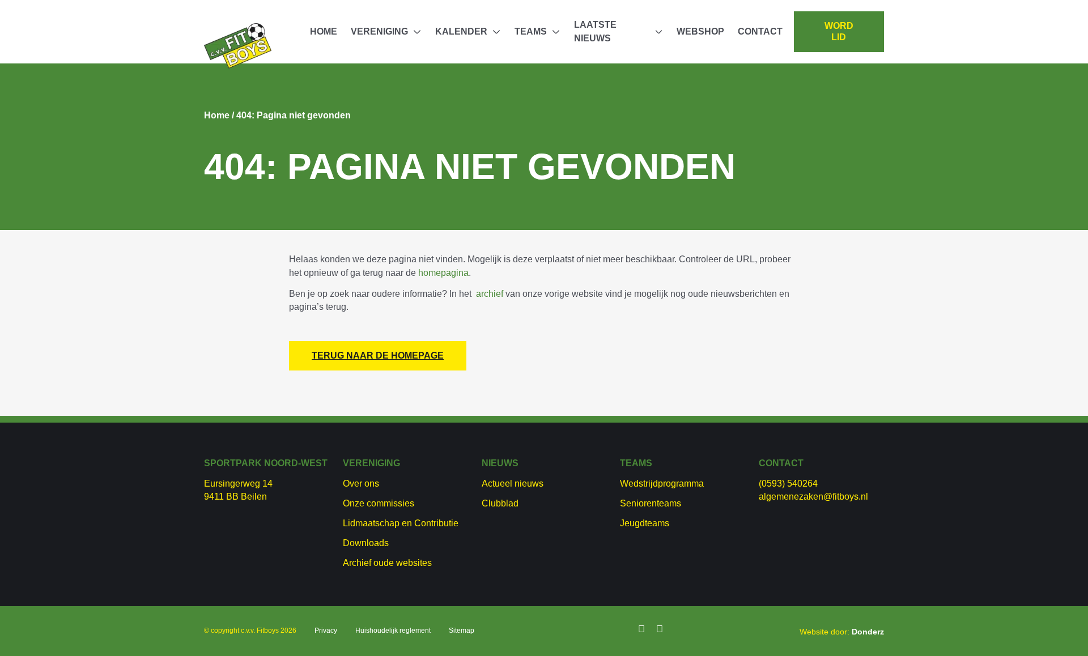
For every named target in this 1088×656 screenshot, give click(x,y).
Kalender (461, 31)
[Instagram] (659, 629)
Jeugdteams (644, 523)
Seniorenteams (650, 503)
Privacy (325, 630)
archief (489, 294)
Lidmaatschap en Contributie (400, 523)
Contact (760, 31)
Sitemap (461, 630)
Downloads (366, 543)
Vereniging (379, 31)
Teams (531, 31)
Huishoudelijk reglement (393, 630)
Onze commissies (378, 503)
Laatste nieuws (595, 31)
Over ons (361, 483)
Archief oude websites (387, 563)
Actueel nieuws (512, 483)
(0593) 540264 (788, 483)
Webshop (700, 31)
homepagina (443, 273)
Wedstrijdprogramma (662, 483)
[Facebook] (641, 629)
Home (323, 31)
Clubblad (500, 503)
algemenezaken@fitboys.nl (813, 496)
